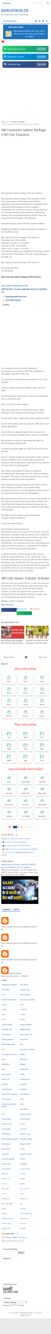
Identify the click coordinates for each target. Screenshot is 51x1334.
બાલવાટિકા (23, 1209)
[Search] (48, 3)
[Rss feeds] (46, 21)
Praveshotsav (7, 1089)
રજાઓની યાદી (24, 1219)
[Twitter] (19, 827)
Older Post (42, 657)
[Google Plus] (23, 827)
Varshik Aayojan (26, 1139)
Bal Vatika (5, 990)
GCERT (23, 1015)
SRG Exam (24, 1109)
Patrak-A (5, 1084)
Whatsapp (23, 613)
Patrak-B (23, 1084)
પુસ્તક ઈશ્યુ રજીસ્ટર (7, 1204)
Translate (20, 1306)
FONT (4, 1010)
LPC (21, 1044)
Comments (6, 910)
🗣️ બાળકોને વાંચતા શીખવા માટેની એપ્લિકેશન (14, 842)
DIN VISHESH (25, 995)
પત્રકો (21, 1194)
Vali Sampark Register (10, 1139)
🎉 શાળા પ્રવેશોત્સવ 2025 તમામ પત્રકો (13, 1241)
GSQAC (23, 1020)
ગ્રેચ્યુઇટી (22, 1179)
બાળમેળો (4, 1214)
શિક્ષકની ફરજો (6, 1229)
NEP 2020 (23, 1059)
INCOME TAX (7, 1030)
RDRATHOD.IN (27, 1313)
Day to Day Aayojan (27, 1000)
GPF (3, 1020)
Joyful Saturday (7, 1040)
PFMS (22, 1074)
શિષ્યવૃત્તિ (22, 1229)
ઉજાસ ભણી (5, 1174)
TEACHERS (6, 1129)
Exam (4, 1005)
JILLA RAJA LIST (26, 1035)
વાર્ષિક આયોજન (6, 1224)
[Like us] (36, 21)
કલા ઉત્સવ (23, 1174)
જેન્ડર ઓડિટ (5, 1189)
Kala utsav (24, 1040)
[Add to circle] (39, 21)
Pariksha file (25, 1079)
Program (23, 1089)
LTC (3, 1050)
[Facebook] (15, 827)
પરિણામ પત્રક (24, 1199)
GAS (3, 1015)
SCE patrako (6, 1099)
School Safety (25, 1119)
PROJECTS (6, 1079)
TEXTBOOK (6, 1134)
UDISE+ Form (25, 1134)
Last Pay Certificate (27, 1050)
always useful (25, 1144)
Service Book (7, 1124)
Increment (6, 1035)
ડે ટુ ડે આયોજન (24, 1189)
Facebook (7, 609)
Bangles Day (24, 990)
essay (22, 1149)
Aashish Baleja (15, 973)
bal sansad (6, 1149)
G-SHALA (23, 1010)
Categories (11, 21)
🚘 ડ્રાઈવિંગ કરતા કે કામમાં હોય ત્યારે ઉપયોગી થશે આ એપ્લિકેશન (19, 849)
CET (3, 995)
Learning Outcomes (9, 1054)
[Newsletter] (30, 827)
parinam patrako (8, 1159)
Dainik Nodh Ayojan (9, 1000)
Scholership (6, 1119)
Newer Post (9, 657)
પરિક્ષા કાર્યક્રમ (6, 1199)
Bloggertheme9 (25, 1315)
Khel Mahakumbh (8, 1044)
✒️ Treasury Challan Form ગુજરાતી (14, 1237)
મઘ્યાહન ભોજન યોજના (26, 1214)
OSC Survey (6, 1074)
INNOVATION (25, 1030)
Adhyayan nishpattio (9, 985)
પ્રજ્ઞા (21, 1204)
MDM (22, 1054)
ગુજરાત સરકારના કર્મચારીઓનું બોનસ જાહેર (14, 286)
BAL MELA (24, 985)
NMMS (22, 1064)
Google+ (36, 609)
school (22, 1159)
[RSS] (26, 827)
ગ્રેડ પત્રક (4, 1184)
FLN (21, 1005)
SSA (3, 1114)
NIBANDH (5, 1064)
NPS (3, 1069)
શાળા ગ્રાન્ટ (23, 1224)
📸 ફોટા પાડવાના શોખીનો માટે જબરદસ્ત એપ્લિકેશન (16, 846)
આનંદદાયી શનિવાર (25, 1169)
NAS (3, 1059)
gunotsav (5, 1154)
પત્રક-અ (4, 1194)
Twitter (22, 609)
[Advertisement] (25, 94)
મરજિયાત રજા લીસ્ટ (7, 1219)
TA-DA (22, 1124)
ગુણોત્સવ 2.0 (6, 1179)
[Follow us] (43, 21)
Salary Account (25, 1114)
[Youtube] (11, 827)
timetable (23, 1164)
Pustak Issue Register (10, 1094)
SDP (21, 1099)
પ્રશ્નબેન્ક (4, 1209)
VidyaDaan (6, 1144)
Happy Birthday (26, 1025)
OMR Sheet (24, 1069)
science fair (6, 1164)
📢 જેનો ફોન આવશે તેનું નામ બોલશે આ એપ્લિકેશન (16, 839)
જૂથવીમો (22, 1184)
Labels (16, 910)
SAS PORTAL (24, 1094)
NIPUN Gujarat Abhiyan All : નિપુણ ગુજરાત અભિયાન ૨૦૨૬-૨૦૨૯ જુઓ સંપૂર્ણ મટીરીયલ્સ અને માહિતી (29, 34)
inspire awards (25, 1154)
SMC (22, 1104)
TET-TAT (23, 1129)
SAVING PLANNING (16, 601)
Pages (7, 3)
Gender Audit (7, 1025)
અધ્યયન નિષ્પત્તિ (6, 1169)
